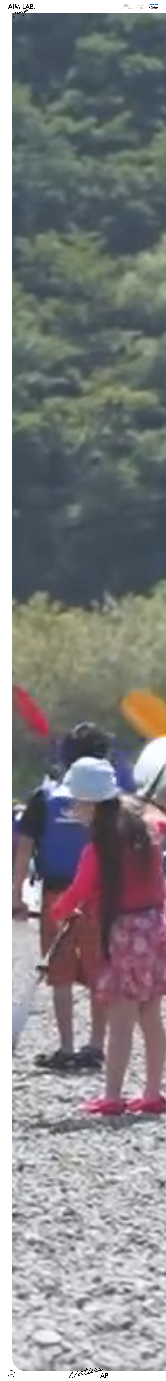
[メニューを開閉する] (11, 1373)
